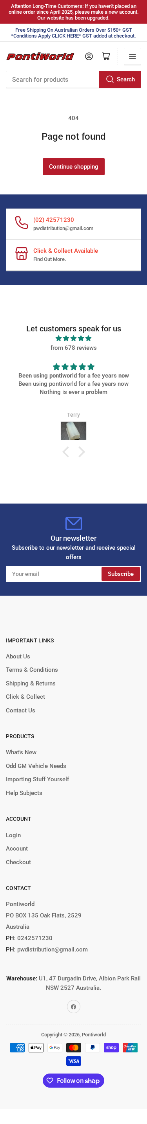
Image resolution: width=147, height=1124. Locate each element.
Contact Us (20, 710)
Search (126, 79)
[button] (67, 451)
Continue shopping (73, 166)
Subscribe (121, 573)
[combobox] (73, 79)
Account (17, 848)
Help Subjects (24, 793)
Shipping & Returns (31, 683)
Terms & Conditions (32, 669)
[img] (73, 338)
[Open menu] (132, 56)
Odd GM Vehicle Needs (36, 766)
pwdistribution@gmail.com (63, 228)
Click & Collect (25, 696)
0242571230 (34, 938)
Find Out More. (49, 259)
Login (13, 835)
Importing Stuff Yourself (37, 779)
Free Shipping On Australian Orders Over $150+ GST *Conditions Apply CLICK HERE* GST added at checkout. (73, 33)
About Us (18, 656)
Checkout (18, 862)
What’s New (21, 752)
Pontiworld (94, 1035)
